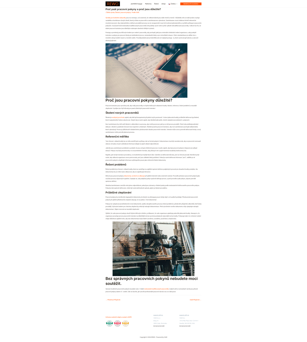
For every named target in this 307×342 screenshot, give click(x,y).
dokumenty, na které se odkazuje (134, 176)
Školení (117, 12)
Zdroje (163, 4)
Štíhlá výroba (110, 12)
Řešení (156, 4)
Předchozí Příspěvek (113, 300)
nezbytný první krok (118, 117)
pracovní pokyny (126, 12)
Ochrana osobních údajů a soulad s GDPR (119, 317)
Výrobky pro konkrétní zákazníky (116, 18)
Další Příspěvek (195, 300)
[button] (190, 3)
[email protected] (159, 326)
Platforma (148, 4)
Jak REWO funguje (136, 4)
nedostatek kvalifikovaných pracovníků (156, 289)
